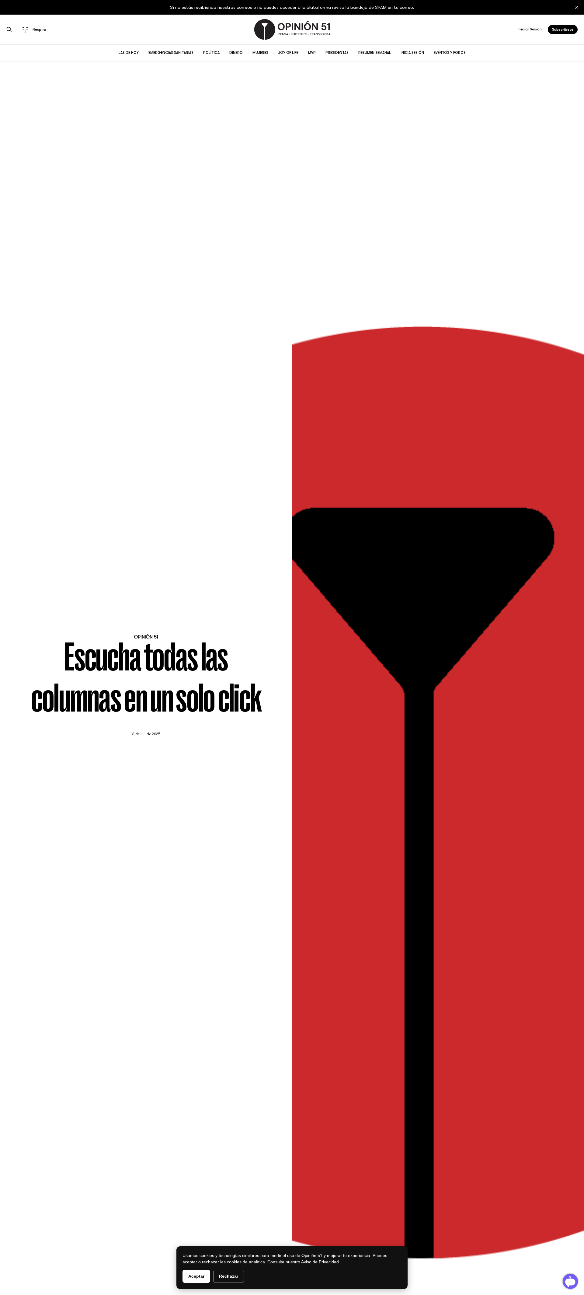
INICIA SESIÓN (412, 52)
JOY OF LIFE (288, 52)
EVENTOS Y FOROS (450, 52)
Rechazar (228, 1276)
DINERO (236, 52)
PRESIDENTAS (337, 52)
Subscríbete (562, 29)
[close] (577, 7)
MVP (312, 52)
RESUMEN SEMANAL (374, 52)
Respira (39, 29)
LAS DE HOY (129, 52)
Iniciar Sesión (530, 29)
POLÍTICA (211, 52)
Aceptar (196, 1276)
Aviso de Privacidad (320, 1261)
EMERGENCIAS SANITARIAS (170, 52)
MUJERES (260, 52)
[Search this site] (9, 29)
